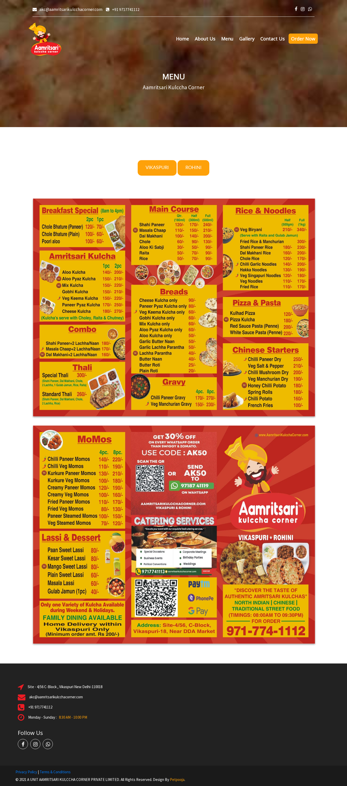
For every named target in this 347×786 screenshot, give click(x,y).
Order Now (303, 39)
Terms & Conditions (55, 771)
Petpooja (177, 779)
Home (182, 39)
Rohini (193, 167)
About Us (205, 39)
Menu (227, 39)
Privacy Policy (26, 771)
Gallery (247, 39)
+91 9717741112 (125, 9)
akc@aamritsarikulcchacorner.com (70, 9)
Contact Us (272, 39)
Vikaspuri (157, 167)
